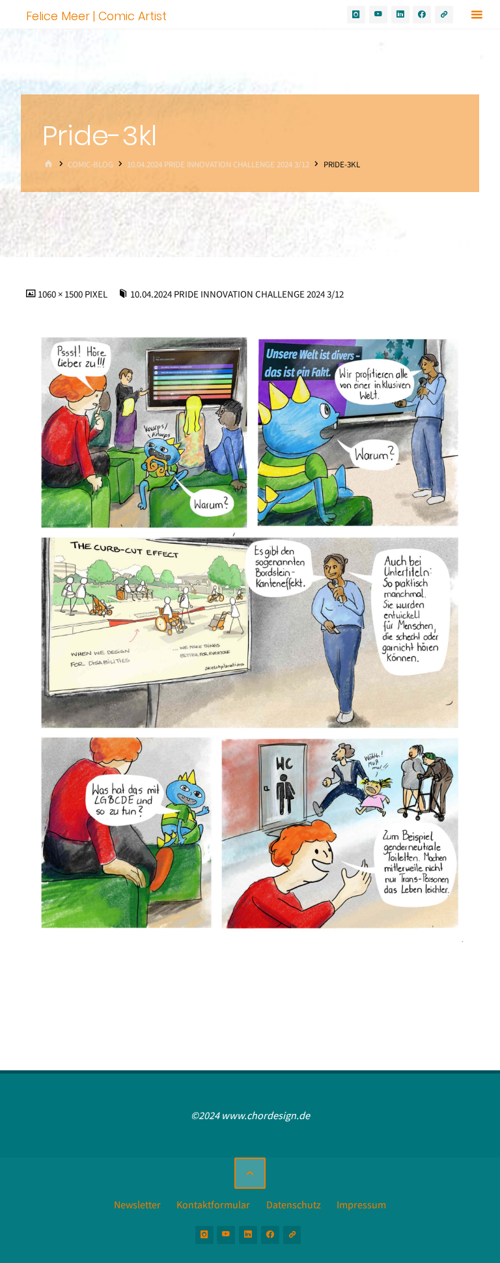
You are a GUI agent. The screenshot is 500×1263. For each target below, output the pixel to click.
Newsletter (137, 1204)
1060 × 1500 (61, 294)
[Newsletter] (444, 15)
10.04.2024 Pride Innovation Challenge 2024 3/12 (218, 164)
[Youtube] (378, 15)
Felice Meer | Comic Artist (96, 15)
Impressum (361, 1204)
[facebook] (422, 15)
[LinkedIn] (400, 15)
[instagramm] (356, 15)
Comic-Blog (90, 164)
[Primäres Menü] (476, 14)
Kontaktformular (213, 1204)
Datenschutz (293, 1204)
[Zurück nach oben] (250, 1173)
